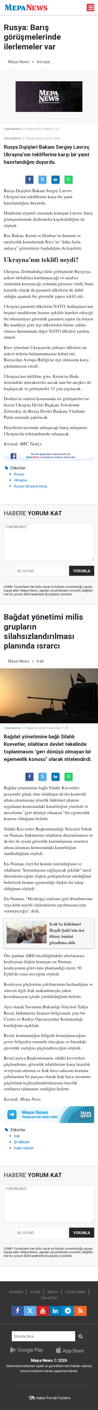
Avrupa (43, 61)
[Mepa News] (26, 7)
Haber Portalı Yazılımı (53, 1398)
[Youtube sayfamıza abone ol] (42, 1311)
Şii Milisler (22, 1142)
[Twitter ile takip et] (30, 1311)
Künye (35, 1292)
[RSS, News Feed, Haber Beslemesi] (80, 1311)
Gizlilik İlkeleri (76, 1292)
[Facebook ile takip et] (17, 1311)
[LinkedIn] (56, 180)
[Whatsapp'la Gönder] (69, 180)
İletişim (52, 1292)
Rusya (19, 474)
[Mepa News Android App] (26, 1350)
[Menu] (91, 8)
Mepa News (18, 61)
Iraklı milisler (24, 1148)
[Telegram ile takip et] (68, 1311)
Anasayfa (16, 1292)
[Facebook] (29, 180)
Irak (40, 661)
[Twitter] (42, 180)
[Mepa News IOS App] (72, 1350)
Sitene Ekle (49, 1298)
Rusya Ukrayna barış (30, 486)
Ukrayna (20, 480)
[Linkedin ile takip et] (55, 1311)
